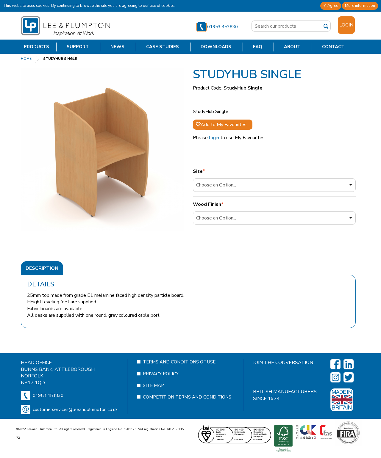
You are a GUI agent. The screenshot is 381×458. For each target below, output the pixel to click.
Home (26, 58)
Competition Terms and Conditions (187, 397)
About (292, 47)
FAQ (257, 47)
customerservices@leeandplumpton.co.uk (75, 409)
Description (42, 268)
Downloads (216, 47)
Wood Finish (207, 204)
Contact (333, 47)
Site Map (153, 385)
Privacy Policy (161, 374)
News (117, 47)
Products (36, 47)
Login (346, 25)
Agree (332, 5)
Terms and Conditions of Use (179, 362)
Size (198, 171)
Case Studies (162, 47)
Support (78, 47)
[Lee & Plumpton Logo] (65, 26)
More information (360, 5)
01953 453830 (222, 27)
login (214, 137)
